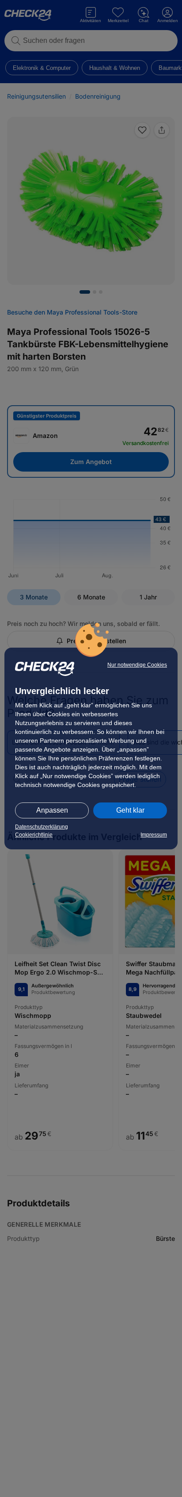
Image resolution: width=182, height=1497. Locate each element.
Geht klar (130, 810)
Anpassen (52, 810)
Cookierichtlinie (34, 835)
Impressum (153, 835)
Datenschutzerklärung (41, 827)
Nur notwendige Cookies (137, 665)
